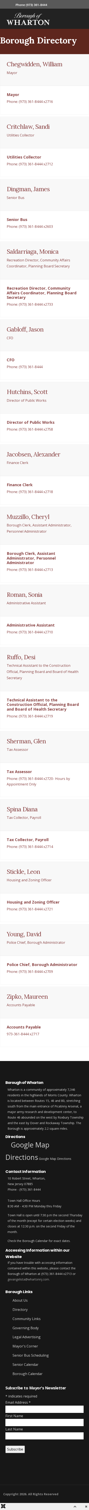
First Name (14, 1416)
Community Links (26, 1318)
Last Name (14, 1429)
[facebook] (4, 1471)
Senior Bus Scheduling (30, 1355)
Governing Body (25, 1328)
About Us (20, 1300)
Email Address (18, 1402)
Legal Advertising (26, 1337)
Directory (20, 1309)
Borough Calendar (27, 1373)
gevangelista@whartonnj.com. (29, 1279)
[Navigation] (52, 18)
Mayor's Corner (25, 1346)
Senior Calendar (25, 1364)
